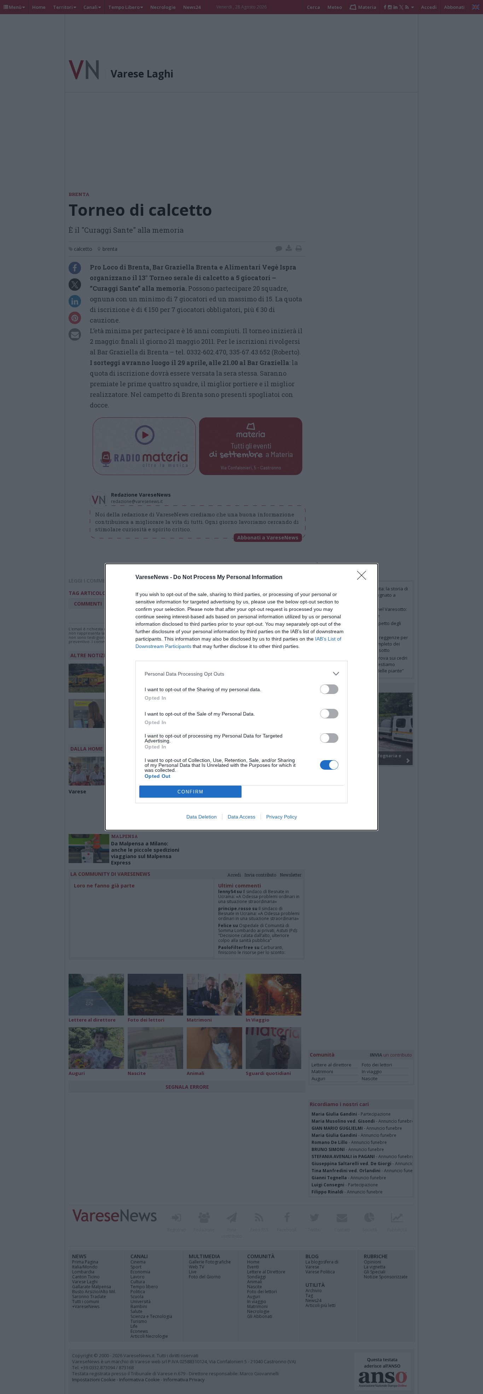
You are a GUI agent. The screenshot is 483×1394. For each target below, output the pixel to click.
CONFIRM (191, 791)
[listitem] (241, 673)
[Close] (364, 577)
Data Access (241, 817)
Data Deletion (201, 817)
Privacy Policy (281, 817)
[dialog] (241, 697)
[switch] (329, 689)
